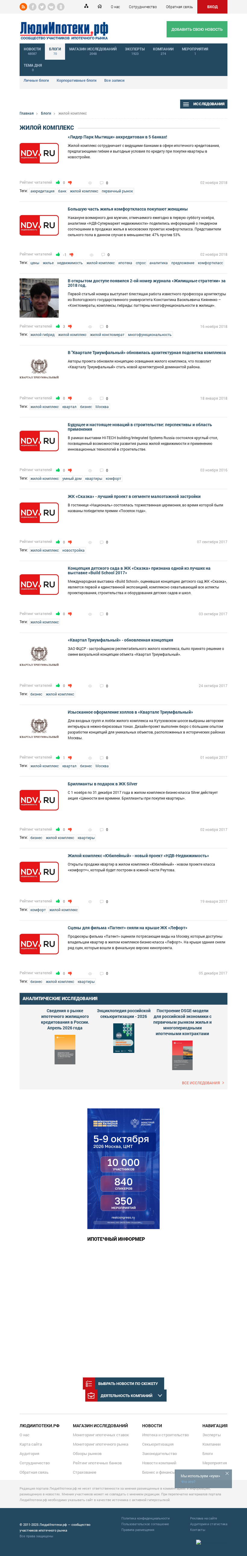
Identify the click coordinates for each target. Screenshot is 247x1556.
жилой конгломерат (107, 334)
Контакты (197, 1529)
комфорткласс (210, 262)
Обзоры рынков (87, 1453)
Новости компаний (159, 1463)
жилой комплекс (84, 191)
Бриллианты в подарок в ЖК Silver (102, 784)
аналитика (158, 262)
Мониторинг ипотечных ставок (101, 1434)
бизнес (86, 406)
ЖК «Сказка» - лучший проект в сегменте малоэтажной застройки (134, 496)
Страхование (84, 1472)
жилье (48, 262)
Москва (102, 406)
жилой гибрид (42, 334)
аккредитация (42, 191)
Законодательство (159, 1453)
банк (62, 191)
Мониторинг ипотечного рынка (100, 1444)
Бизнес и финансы (158, 1472)
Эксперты (211, 1434)
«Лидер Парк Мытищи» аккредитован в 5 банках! (117, 137)
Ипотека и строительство (165, 1434)
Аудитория (29, 1453)
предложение (182, 262)
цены (34, 262)
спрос (141, 262)
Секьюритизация (158, 1444)
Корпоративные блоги (76, 80)
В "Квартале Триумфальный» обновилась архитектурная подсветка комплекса (147, 352)
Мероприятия (214, 1463)
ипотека (125, 262)
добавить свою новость (197, 29)
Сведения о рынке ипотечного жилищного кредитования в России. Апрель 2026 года (65, 1019)
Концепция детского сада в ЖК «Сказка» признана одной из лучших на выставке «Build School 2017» (139, 570)
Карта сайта (31, 1444)
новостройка (73, 550)
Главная (27, 113)
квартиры (93, 478)
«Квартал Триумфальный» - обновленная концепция (120, 640)
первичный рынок (117, 191)
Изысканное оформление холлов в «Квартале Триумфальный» (130, 712)
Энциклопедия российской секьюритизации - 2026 (124, 1013)
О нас (115, 6)
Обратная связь (179, 6)
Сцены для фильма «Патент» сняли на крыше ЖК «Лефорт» (127, 927)
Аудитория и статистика (208, 1524)
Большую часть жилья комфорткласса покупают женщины (128, 209)
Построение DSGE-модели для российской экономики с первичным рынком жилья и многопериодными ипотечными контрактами (182, 1022)
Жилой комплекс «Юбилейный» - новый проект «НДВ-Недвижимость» (138, 855)
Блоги (46, 113)
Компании (211, 1444)
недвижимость (70, 262)
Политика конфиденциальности (145, 1518)
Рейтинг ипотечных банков (97, 1463)
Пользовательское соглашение (145, 1524)
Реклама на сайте (203, 1518)
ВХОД (212, 6)
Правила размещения (137, 1529)
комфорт (113, 478)
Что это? (188, 1481)
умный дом (72, 478)
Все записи (114, 80)
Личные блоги (36, 80)
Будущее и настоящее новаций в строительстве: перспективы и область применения (140, 427)
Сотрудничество (143, 6)
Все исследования (201, 1082)
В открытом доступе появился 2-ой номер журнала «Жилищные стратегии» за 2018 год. (147, 283)
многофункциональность (150, 334)
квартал (69, 406)
